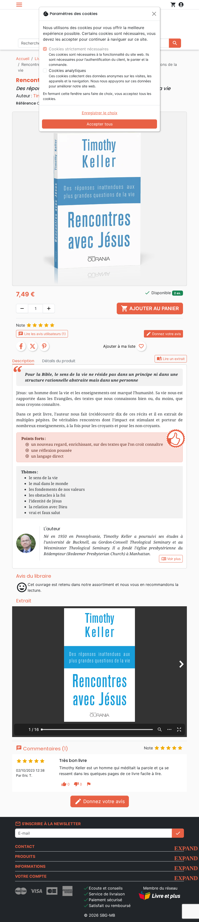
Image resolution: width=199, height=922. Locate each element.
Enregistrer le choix (99, 112)
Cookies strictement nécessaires (78, 48)
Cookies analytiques (67, 70)
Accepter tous (100, 124)
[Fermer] (154, 14)
